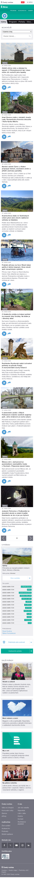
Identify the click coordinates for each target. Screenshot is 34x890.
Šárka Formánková (8, 633)
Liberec (28, 601)
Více (29, 22)
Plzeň (29, 614)
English (4, 872)
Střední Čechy (26, 586)
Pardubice (27, 611)
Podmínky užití (23, 870)
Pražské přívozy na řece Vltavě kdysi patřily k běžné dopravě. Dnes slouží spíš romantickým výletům (16, 267)
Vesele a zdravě (8, 682)
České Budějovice (25, 592)
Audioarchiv (22, 10)
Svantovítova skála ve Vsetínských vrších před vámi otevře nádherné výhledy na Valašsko (15, 218)
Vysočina (28, 620)
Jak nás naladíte (23, 808)
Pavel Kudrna (7, 631)
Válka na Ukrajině (8, 808)
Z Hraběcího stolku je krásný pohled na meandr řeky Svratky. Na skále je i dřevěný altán (16, 316)
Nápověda (21, 810)
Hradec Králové (25, 595)
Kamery (30, 10)
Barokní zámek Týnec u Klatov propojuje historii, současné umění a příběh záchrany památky (16, 169)
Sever (29, 617)
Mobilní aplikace (7, 834)
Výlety (4, 566)
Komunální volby (7, 810)
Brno (29, 589)
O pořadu (6, 545)
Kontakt (20, 819)
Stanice (4, 813)
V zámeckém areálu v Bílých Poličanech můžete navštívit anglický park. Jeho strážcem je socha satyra (16, 415)
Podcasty (5, 831)
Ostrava (28, 608)
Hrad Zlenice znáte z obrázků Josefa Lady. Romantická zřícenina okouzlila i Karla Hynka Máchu (16, 119)
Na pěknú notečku (9, 783)
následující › (30, 538)
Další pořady (7, 660)
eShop (4, 816)
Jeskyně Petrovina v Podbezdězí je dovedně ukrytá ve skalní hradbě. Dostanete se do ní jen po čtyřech (16, 513)
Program (13, 10)
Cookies (4, 870)
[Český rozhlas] (7, 2)
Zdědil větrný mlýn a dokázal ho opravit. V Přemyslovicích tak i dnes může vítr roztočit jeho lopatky (16, 70)
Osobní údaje (13, 870)
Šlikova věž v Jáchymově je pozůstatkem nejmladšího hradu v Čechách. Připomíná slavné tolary (16, 464)
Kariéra (20, 816)
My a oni (5, 751)
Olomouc (28, 604)
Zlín (29, 623)
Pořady (22, 22)
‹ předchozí (3, 538)
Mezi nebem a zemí (10, 718)
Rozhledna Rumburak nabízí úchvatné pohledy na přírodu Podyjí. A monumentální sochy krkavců (17, 365)
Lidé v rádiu (22, 813)
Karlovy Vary (26, 598)
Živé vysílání (6, 826)
